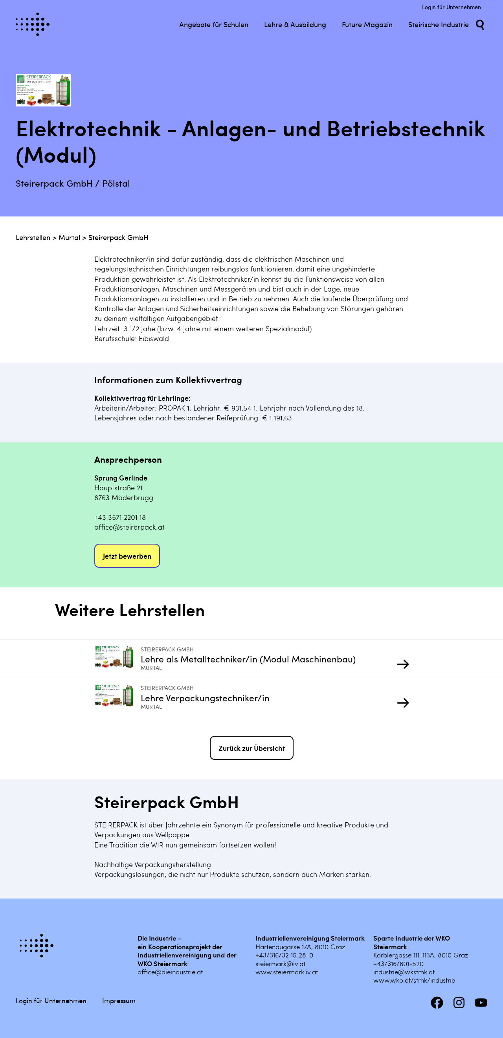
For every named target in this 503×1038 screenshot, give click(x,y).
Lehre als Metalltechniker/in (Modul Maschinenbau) (248, 658)
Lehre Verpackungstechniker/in (205, 697)
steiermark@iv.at (280, 963)
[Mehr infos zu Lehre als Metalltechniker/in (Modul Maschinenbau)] (117, 659)
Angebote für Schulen (213, 24)
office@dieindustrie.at (170, 971)
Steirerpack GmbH (118, 237)
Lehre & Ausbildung (295, 24)
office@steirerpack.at (129, 527)
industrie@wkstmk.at (404, 971)
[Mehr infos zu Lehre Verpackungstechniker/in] (117, 697)
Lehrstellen (33, 237)
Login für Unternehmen (451, 7)
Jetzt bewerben (127, 556)
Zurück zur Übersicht (251, 748)
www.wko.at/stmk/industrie (414, 980)
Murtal (69, 237)
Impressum (119, 1000)
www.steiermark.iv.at (286, 971)
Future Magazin (367, 24)
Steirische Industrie (438, 24)
